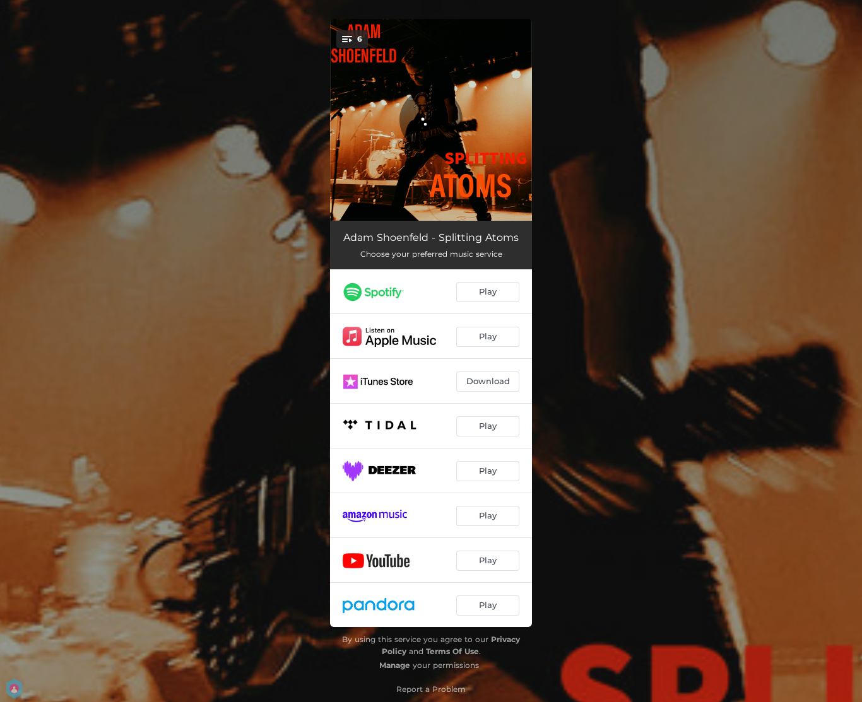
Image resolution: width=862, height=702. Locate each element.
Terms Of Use (452, 651)
